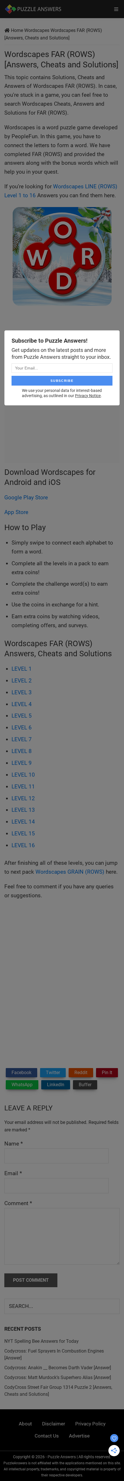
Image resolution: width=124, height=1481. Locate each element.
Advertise (79, 1436)
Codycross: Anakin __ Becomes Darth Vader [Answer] (57, 1367)
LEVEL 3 (22, 692)
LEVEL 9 (22, 763)
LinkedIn (55, 1084)
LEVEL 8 (22, 751)
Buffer (85, 1084)
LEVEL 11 (23, 786)
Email (13, 1173)
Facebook (21, 1072)
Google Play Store (26, 497)
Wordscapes (36, 30)
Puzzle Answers (62, 1457)
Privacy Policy (90, 1424)
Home (17, 30)
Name (13, 1143)
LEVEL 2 (22, 680)
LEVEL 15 (23, 833)
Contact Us (47, 1436)
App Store (16, 512)
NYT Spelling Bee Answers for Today (41, 1341)
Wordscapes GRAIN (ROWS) (69, 872)
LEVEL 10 (23, 774)
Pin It (107, 1072)
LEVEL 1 (22, 668)
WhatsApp (22, 1084)
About (25, 1424)
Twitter (53, 1072)
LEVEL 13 (23, 810)
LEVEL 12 (23, 798)
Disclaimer (53, 1424)
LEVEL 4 (22, 704)
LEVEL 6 (22, 727)
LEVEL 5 (22, 715)
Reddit (80, 1072)
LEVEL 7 (22, 739)
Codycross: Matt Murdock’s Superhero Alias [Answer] (57, 1377)
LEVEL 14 (23, 821)
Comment (18, 1203)
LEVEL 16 (23, 845)
